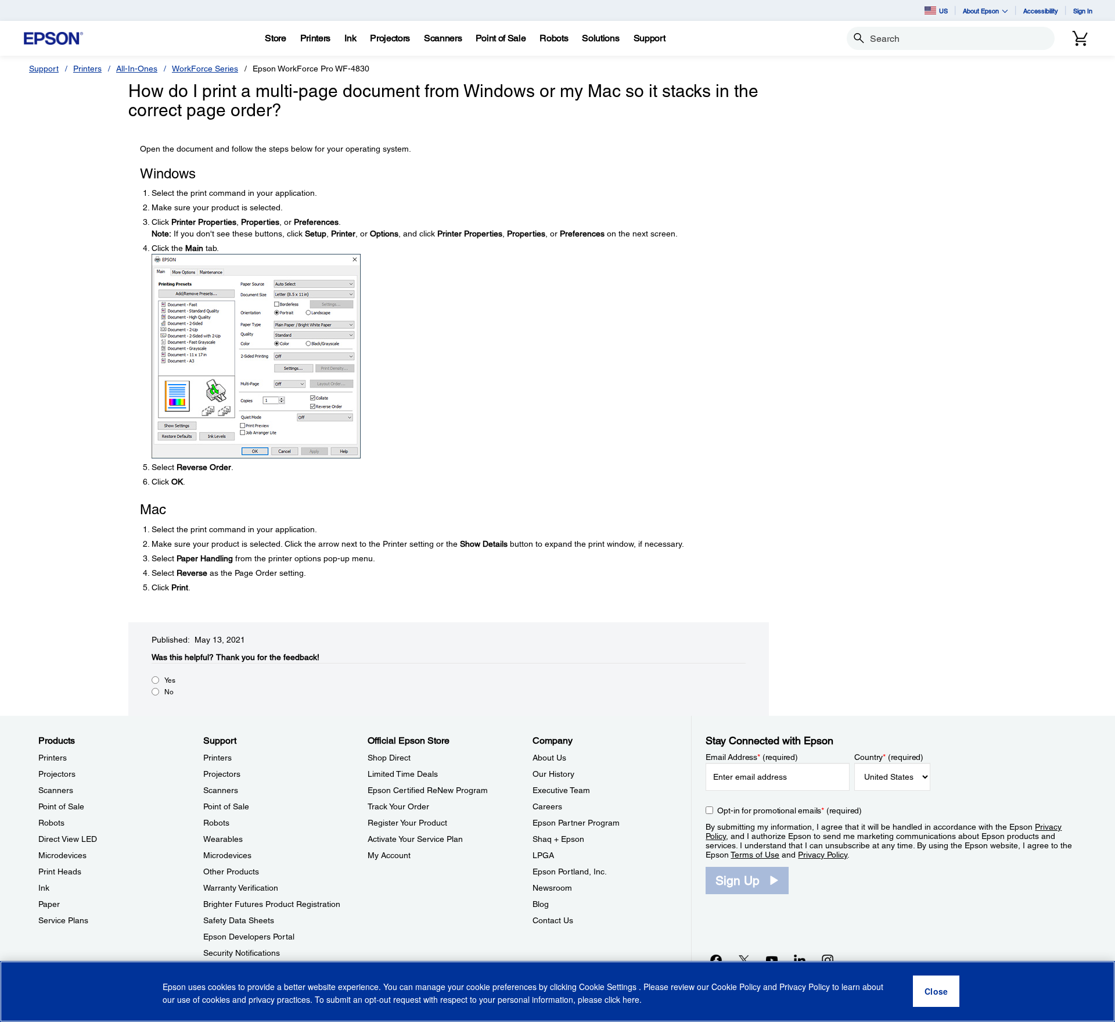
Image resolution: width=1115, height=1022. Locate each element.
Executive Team (561, 790)
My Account (389, 855)
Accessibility (1040, 11)
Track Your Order (398, 806)
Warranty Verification (240, 887)
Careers (547, 806)
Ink (43, 887)
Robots (51, 822)
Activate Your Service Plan (415, 839)
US (943, 11)
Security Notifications (241, 953)
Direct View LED (67, 839)
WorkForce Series (205, 68)
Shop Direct (389, 757)
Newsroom (552, 887)
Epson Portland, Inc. (570, 871)
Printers (87, 68)
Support (44, 68)
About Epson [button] (981, 11)
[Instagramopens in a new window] (827, 959)
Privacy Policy (822, 854)
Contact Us (553, 920)
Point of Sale (61, 806)
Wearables (223, 839)
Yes (169, 680)
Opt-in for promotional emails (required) (789, 810)
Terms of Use (755, 854)
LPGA (543, 855)
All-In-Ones (136, 68)
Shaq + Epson (558, 839)
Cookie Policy (736, 987)
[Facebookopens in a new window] (716, 959)
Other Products (231, 871)
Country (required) (888, 757)
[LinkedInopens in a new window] (799, 959)
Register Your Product (407, 822)
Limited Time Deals (403, 774)
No (169, 692)
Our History (553, 774)
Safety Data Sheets (238, 920)
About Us (549, 757)
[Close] (936, 991)
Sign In (1082, 11)
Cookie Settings (609, 987)
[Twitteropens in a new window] (743, 959)
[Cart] (1080, 38)
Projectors (56, 774)
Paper (49, 904)
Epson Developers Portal (248, 936)
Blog (541, 904)
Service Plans (63, 920)
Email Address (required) (752, 757)
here (631, 999)
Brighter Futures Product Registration (271, 904)
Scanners (55, 790)
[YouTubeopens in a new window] (771, 959)
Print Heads (59, 871)
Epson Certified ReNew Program (428, 790)
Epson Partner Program (576, 822)
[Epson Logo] (53, 38)
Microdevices (62, 855)
